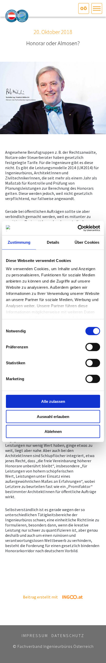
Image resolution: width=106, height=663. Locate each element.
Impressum (35, 635)
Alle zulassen (53, 401)
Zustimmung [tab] (19, 242)
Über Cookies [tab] (87, 242)
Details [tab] (53, 242)
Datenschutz (67, 635)
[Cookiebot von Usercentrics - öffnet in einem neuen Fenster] (77, 228)
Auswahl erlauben (53, 416)
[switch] (92, 347)
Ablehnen (53, 431)
